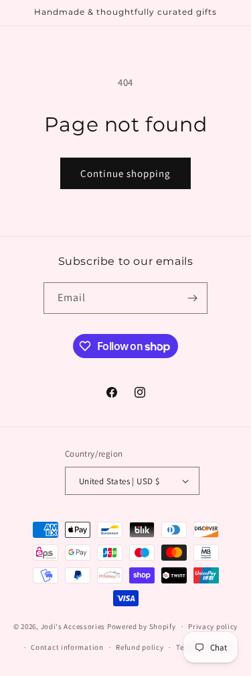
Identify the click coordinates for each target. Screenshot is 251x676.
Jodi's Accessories (73, 626)
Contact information (67, 647)
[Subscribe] (192, 298)
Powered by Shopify (141, 626)
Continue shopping (125, 173)
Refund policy (139, 647)
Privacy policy (213, 626)
